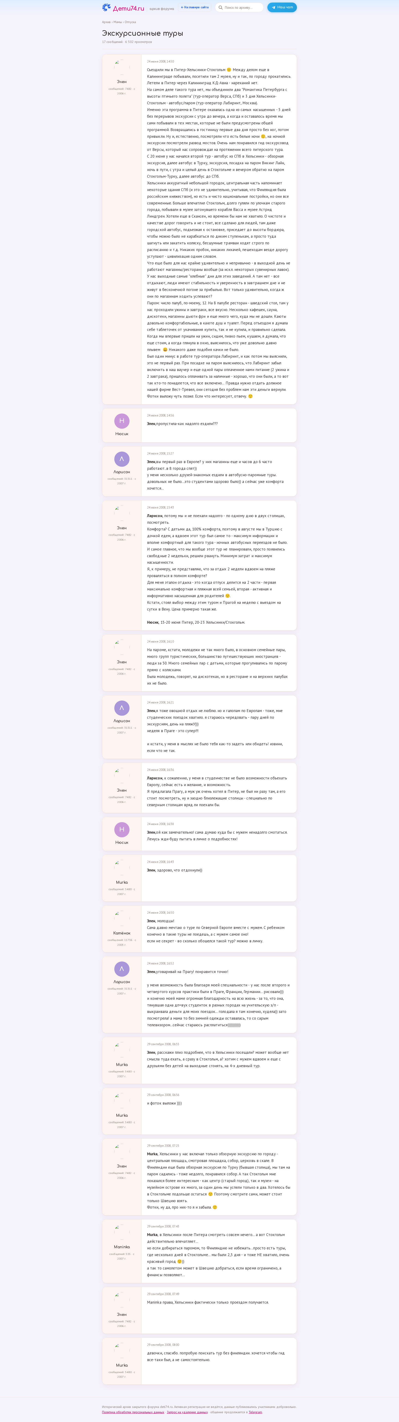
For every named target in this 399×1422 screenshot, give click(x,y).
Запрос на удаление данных (187, 1412)
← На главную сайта (195, 7)
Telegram (255, 1412)
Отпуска (130, 22)
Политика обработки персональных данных (133, 1412)
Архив (106, 22)
